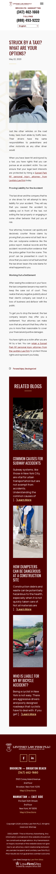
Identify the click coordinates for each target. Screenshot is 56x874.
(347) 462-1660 (28, 12)
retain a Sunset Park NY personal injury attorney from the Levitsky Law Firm (28, 347)
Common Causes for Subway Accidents (28, 461)
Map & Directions (28, 790)
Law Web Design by (28, 859)
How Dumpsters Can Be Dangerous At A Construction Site (27, 573)
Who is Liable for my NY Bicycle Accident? (26, 680)
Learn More (24, 500)
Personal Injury (18, 368)
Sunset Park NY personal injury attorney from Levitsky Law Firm (28, 176)
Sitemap (32, 827)
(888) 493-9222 (28, 20)
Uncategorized (30, 368)
